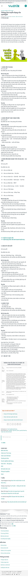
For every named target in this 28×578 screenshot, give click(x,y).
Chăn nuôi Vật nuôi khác (5, 553)
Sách (2, 474)
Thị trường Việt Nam (5, 530)
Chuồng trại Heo (5, 458)
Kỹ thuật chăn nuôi (5, 469)
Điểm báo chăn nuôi (4, 536)
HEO (2, 466)
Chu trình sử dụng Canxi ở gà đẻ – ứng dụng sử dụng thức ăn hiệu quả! (13, 492)
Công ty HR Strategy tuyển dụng (10, 414)
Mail (13, 525)
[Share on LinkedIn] (18, 424)
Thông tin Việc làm (4, 559)
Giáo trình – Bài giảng (6, 463)
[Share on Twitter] (13, 424)
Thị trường (3, 528)
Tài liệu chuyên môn (4, 562)
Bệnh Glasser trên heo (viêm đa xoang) (12, 497)
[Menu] (2, 6)
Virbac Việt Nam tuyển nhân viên (10, 417)
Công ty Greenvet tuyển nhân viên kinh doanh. (13, 420)
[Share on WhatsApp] (8, 424)
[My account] (26, 6)
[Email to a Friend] (15, 424)
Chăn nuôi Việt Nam (6, 455)
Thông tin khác (4, 557)
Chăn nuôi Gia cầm (4, 547)
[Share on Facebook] (10, 424)
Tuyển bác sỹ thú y (15, 430)
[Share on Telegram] (20, 424)
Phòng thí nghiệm (5, 471)
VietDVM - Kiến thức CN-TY (17, 16)
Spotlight (10, 430)
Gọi (11, 523)
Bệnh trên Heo (4, 450)
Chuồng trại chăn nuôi (5, 567)
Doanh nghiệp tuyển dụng (7, 10)
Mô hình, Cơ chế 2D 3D (5, 564)
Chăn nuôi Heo (3, 545)
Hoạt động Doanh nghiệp (5, 538)
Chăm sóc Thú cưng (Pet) (6, 550)
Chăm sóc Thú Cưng (6, 453)
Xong (4, 442)
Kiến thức (3, 542)
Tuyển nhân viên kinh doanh (6, 431)
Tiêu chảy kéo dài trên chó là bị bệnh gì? (16, 502)
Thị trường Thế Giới (5, 533)
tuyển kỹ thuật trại (23, 430)
